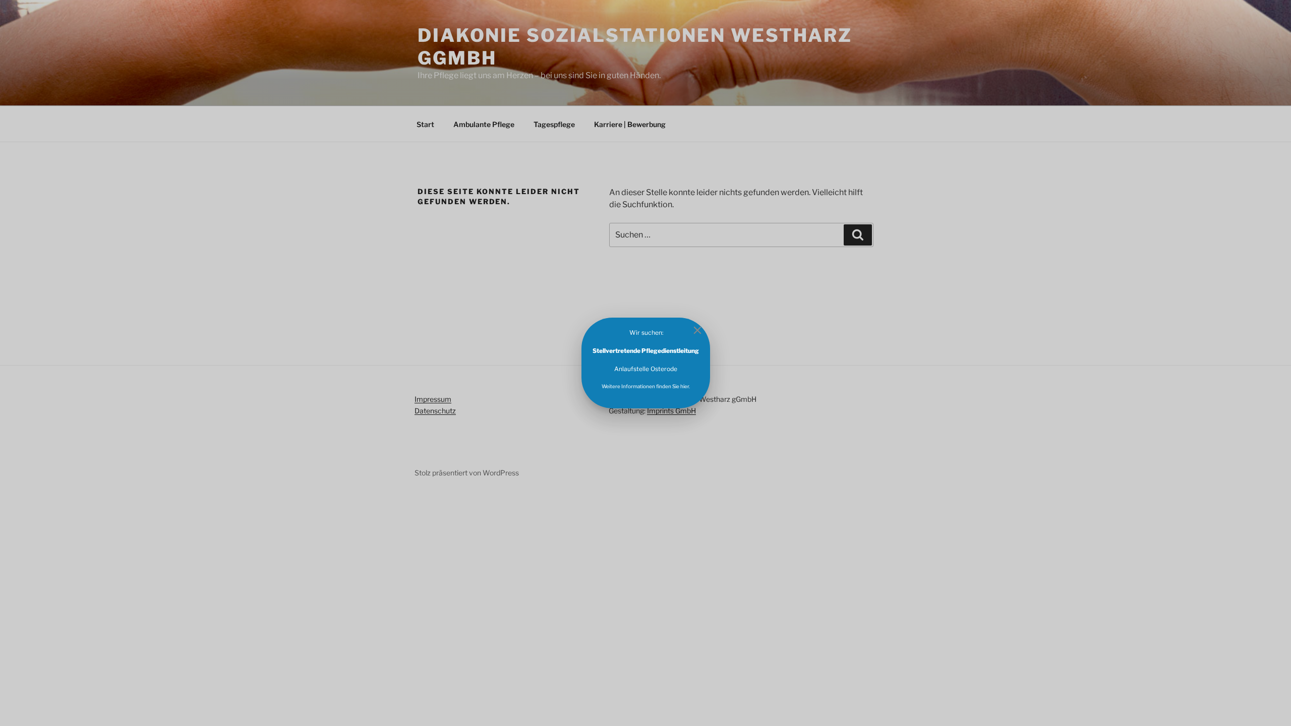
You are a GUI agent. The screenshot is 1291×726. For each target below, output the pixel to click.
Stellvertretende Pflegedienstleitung (646, 350)
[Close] (697, 330)
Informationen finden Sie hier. (655, 386)
